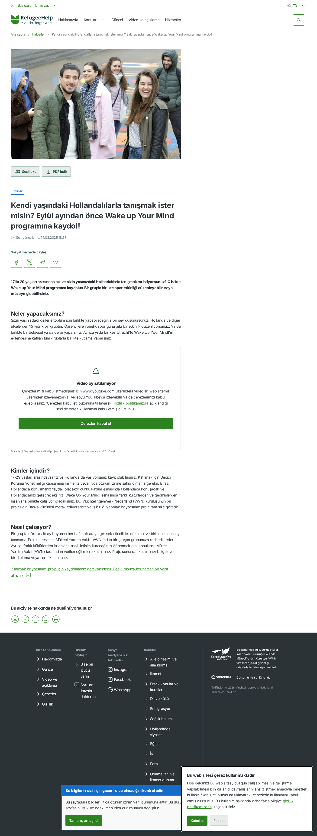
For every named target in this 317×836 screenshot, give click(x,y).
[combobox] (34, 5)
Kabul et (197, 821)
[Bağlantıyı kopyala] (55, 262)
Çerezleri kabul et (96, 423)
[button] (15, 619)
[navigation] (95, 20)
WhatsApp (122, 689)
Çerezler (49, 694)
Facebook (122, 679)
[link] (32, 20)
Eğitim (155, 743)
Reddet (219, 821)
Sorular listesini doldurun (88, 691)
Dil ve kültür (160, 698)
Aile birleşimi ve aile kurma (163, 662)
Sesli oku (29, 171)
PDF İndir (60, 171)
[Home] (32, 20)
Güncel (117, 19)
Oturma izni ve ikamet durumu (162, 777)
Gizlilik (47, 704)
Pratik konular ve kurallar (164, 687)
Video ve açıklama (144, 19)
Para (154, 763)
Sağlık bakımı (161, 718)
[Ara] (298, 20)
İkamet (155, 673)
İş (151, 753)
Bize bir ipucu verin (87, 670)
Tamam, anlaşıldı (84, 820)
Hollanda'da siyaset (160, 732)
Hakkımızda (68, 19)
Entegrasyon (160, 708)
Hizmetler (173, 19)
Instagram (122, 669)
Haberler (38, 34)
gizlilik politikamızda (131, 403)
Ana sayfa (18, 34)
